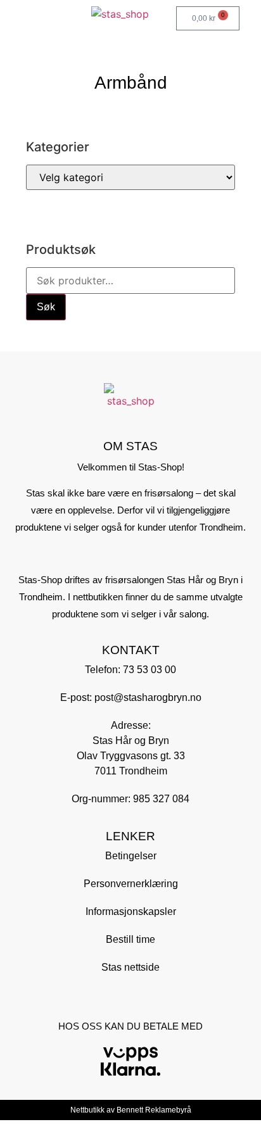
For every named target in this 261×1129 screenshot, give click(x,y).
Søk (46, 306)
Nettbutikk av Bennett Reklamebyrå (130, 1110)
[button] (14, 15)
